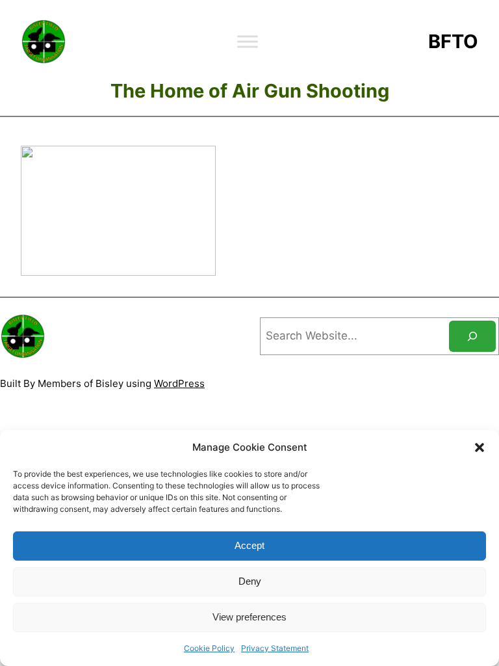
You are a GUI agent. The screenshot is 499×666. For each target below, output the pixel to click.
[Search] (472, 336)
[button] (479, 447)
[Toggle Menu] (247, 41)
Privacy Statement (275, 648)
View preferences (249, 616)
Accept (249, 545)
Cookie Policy (209, 648)
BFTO (453, 41)
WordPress (179, 383)
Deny (249, 581)
